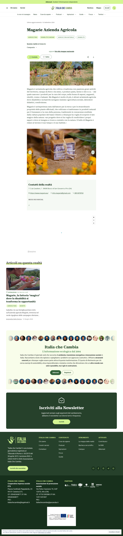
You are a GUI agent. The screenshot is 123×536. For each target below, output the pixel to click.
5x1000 (101, 445)
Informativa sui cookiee (44, 532)
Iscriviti (61, 422)
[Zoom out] (93, 220)
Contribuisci (102, 441)
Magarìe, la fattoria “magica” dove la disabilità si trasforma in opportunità (23, 298)
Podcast (62, 445)
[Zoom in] (93, 217)
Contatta (34, 57)
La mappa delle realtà (86, 441)
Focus (61, 453)
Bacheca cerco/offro (86, 445)
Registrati (67, 372)
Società (22, 306)
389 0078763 (78, 193)
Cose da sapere (64, 441)
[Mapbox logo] (31, 252)
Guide (61, 457)
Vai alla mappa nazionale (64, 51)
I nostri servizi (44, 445)
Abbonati (55, 372)
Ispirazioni (62, 449)
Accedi (107, 8)
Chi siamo (42, 441)
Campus (82, 449)
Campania (31, 47)
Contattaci (42, 449)
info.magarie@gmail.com (61, 193)
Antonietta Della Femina (14, 319)
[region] (61, 234)
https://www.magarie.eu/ (39, 193)
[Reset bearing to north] (93, 222)
